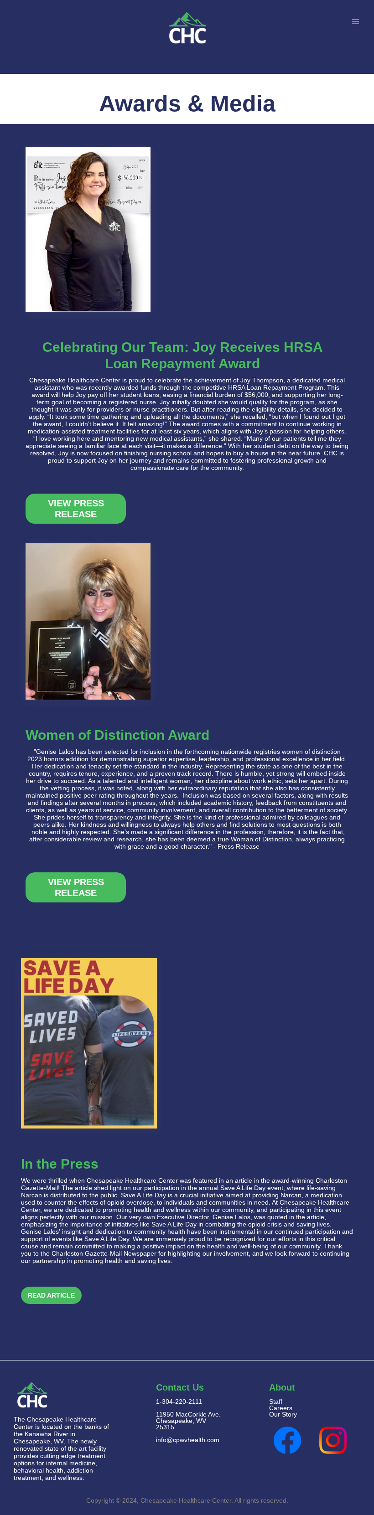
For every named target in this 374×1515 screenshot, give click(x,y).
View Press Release (76, 508)
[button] (355, 22)
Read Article (51, 1295)
